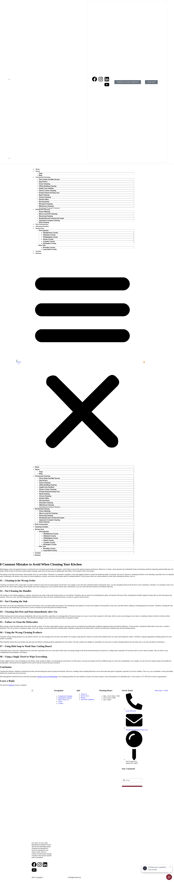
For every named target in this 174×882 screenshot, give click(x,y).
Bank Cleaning (44, 195)
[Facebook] (94, 79)
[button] (82, 360)
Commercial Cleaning (43, 177)
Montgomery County (50, 232)
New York (42, 245)
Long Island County (50, 249)
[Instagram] (100, 79)
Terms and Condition (98, 877)
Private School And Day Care (49, 193)
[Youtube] (106, 84)
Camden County (49, 241)
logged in (11, 685)
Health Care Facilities (46, 188)
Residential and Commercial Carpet (51, 218)
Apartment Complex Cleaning (49, 208)
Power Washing (44, 211)
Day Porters (43, 181)
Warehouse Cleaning (46, 206)
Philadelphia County (50, 237)
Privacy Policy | (87, 877)
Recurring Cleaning (46, 216)
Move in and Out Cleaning (48, 214)
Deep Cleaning (44, 222)
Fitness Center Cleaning (47, 190)
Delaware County (49, 235)
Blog (40, 175)
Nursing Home (44, 201)
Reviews (38, 253)
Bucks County (48, 239)
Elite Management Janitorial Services (55, 877)
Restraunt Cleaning (46, 204)
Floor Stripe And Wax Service (49, 179)
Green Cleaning (44, 184)
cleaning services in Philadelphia (47, 676)
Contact (38, 251)
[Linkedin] (106, 79)
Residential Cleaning (43, 209)
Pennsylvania (43, 230)
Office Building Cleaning (47, 186)
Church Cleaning (45, 197)
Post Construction (42, 224)
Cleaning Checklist (42, 226)
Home (38, 169)
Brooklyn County (49, 247)
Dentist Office (44, 199)
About (38, 171)
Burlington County (49, 243)
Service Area (40, 228)
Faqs (40, 173)
